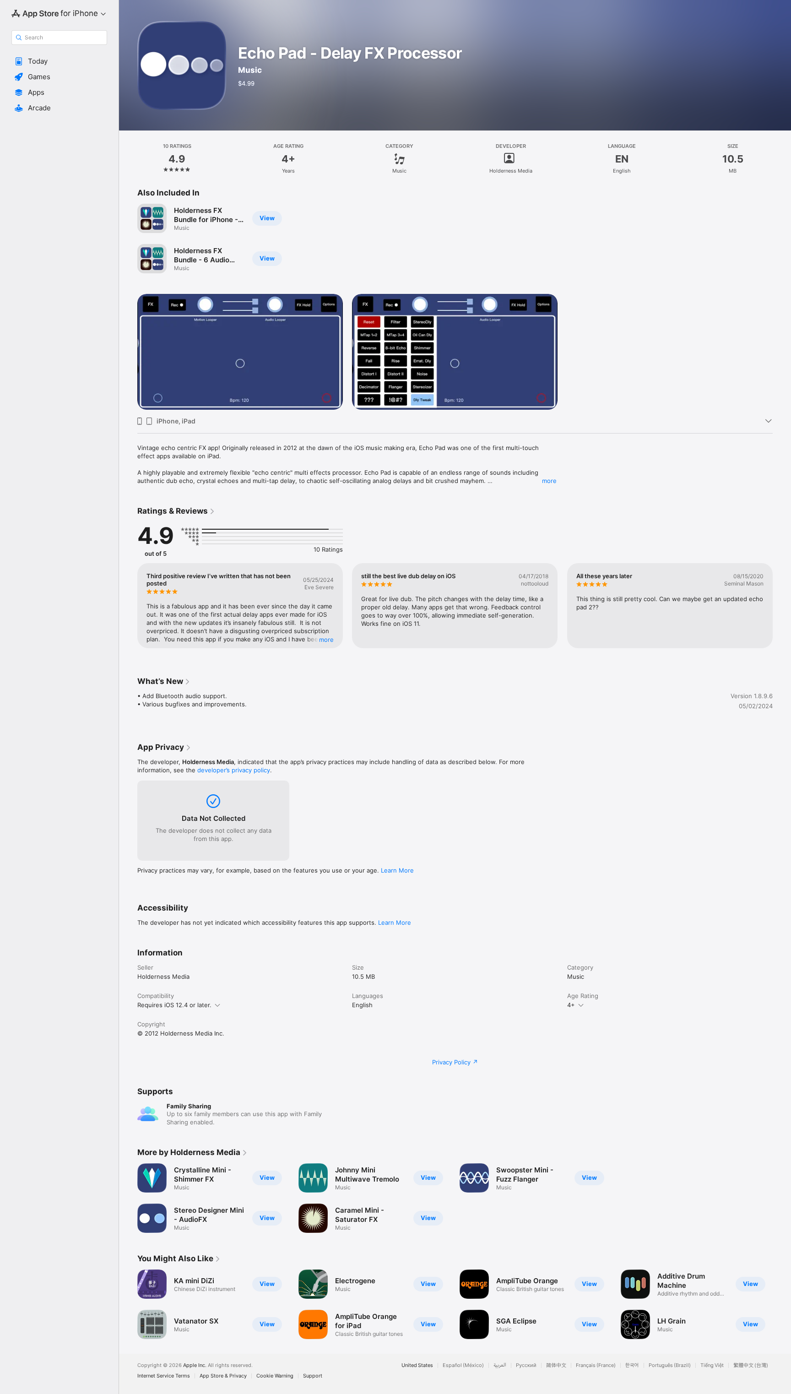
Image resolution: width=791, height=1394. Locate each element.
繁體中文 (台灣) (750, 1365)
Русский (526, 1365)
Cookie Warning (274, 1375)
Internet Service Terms (163, 1375)
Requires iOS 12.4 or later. (174, 1005)
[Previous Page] (128, 605)
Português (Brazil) (670, 1365)
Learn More (397, 870)
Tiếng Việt (712, 1365)
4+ (571, 1005)
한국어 (632, 1365)
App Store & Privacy (223, 1375)
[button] (59, 61)
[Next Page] (781, 605)
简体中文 (556, 1365)
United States (417, 1365)
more (549, 480)
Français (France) (596, 1365)
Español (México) (463, 1365)
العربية (499, 1365)
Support (312, 1375)
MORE (326, 639)
